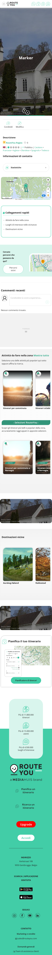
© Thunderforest (27, 199)
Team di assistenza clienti (27, 951)
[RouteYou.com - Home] (12, 4)
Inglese (16, 150)
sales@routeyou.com (27, 938)
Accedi (26, 838)
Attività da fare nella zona (17, 220)
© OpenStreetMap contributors (41, 199)
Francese (7, 150)
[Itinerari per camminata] (18, 388)
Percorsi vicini (13, 269)
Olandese (25, 150)
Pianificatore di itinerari (26, 680)
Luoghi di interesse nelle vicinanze (21, 224)
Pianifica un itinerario (28, 790)
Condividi (8, 127)
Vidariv (8, 112)
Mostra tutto (41, 355)
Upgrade (26, 824)
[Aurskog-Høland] (18, 564)
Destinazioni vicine (14, 229)
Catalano (38, 147)
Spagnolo (35, 150)
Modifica (20, 127)
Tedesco (45, 150)
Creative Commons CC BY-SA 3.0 (21, 114)
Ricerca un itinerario (28, 806)
